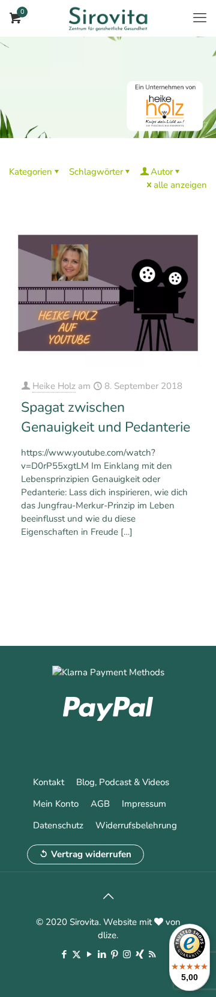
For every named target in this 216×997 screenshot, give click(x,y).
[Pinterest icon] (114, 954)
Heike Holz (54, 386)
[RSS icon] (152, 954)
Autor (162, 172)
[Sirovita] (108, 18)
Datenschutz (58, 825)
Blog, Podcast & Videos (122, 782)
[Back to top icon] (108, 896)
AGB (100, 804)
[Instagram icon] (126, 954)
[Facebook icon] (63, 954)
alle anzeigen (180, 185)
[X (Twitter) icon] (76, 954)
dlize (107, 935)
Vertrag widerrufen (91, 854)
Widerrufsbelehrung (136, 825)
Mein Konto (56, 804)
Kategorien (30, 172)
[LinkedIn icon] (101, 954)
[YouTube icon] (89, 954)
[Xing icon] (139, 954)
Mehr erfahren (169, 564)
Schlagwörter (96, 172)
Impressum (144, 804)
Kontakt (48, 782)
